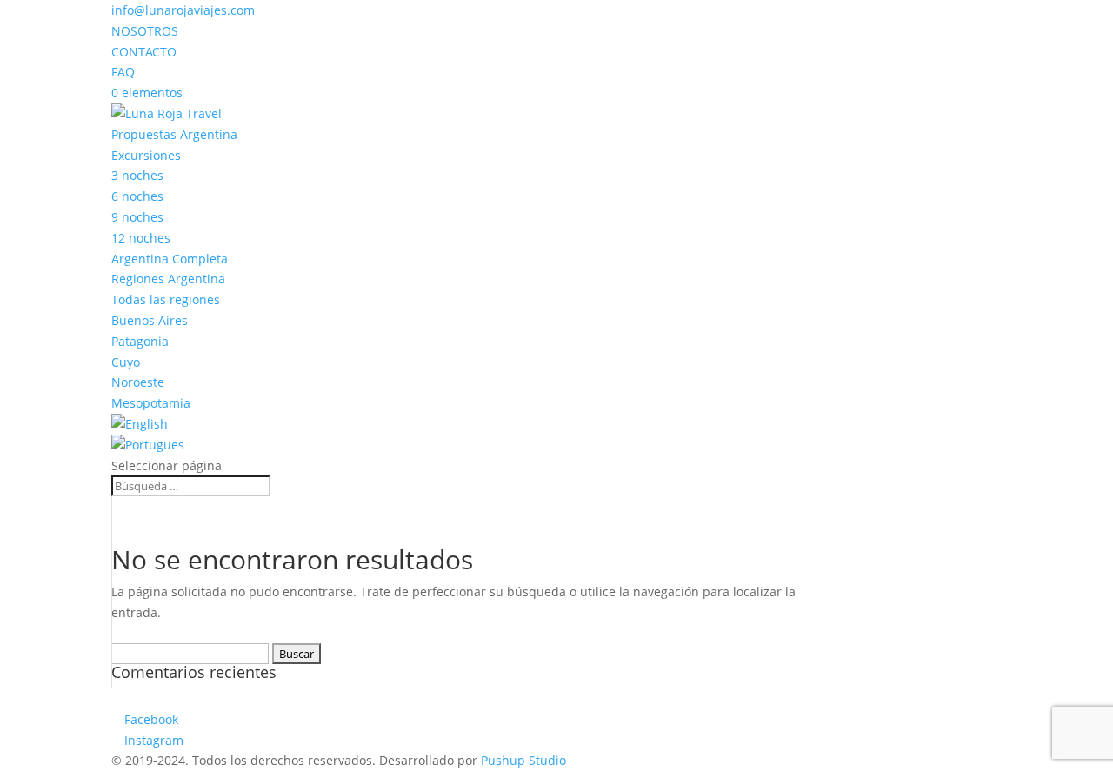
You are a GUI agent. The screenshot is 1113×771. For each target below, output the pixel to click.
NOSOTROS (144, 31)
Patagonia (140, 341)
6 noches (137, 196)
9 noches (137, 217)
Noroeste (137, 382)
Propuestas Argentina (174, 134)
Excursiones (146, 155)
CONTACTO (144, 51)
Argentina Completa (169, 258)
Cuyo (125, 362)
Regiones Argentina (168, 278)
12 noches (140, 237)
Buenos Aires (149, 320)
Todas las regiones (165, 299)
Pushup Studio (523, 760)
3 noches (137, 175)
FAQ (123, 71)
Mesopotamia (150, 403)
